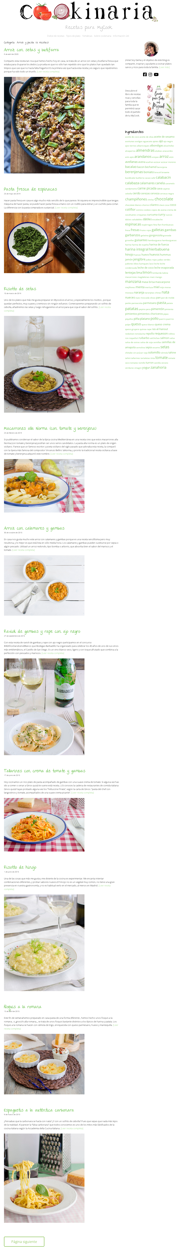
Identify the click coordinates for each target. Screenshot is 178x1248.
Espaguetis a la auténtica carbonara (39, 1111)
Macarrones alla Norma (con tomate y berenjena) (50, 429)
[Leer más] (164, 67)
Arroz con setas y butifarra (31, 50)
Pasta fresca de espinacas (30, 190)
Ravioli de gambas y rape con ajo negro (42, 632)
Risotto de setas (20, 289)
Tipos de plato (73, 35)
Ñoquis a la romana (23, 1007)
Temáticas (87, 35)
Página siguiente (24, 1241)
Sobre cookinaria (102, 35)
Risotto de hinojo (20, 868)
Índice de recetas (55, 35)
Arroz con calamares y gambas (34, 529)
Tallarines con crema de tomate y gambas (44, 771)
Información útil (121, 35)
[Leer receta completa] (48, 71)
